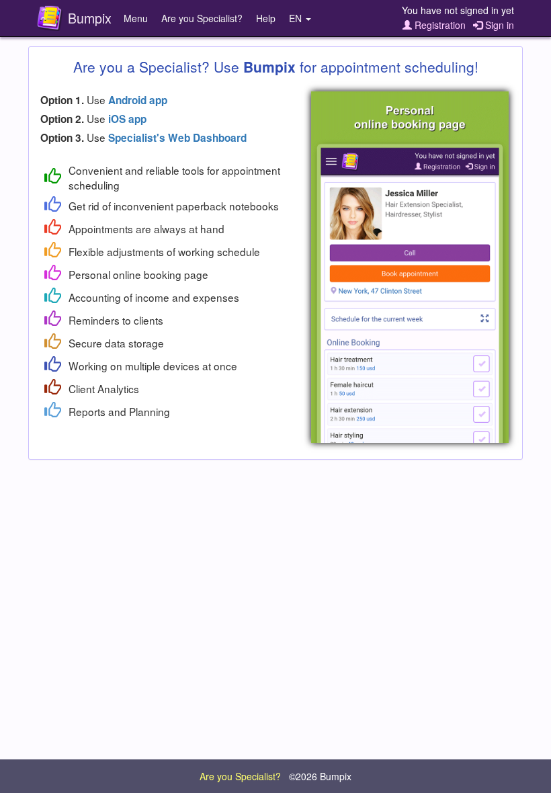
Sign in (498, 25)
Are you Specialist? (202, 18)
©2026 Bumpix (320, 776)
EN (296, 18)
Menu (136, 18)
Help (266, 18)
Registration (439, 25)
